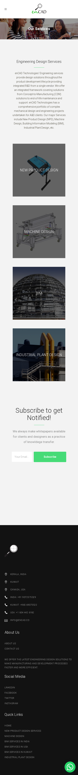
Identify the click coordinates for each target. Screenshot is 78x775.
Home (8, 726)
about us (10, 643)
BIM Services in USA (16, 747)
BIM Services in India (17, 741)
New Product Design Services (23, 731)
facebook (11, 693)
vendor (50, 85)
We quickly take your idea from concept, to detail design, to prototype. (39, 170)
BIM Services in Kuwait (18, 752)
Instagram (11, 703)
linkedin (10, 687)
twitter (9, 698)
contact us (12, 649)
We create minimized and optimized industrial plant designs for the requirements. (39, 355)
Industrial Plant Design (19, 757)
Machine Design (14, 736)
